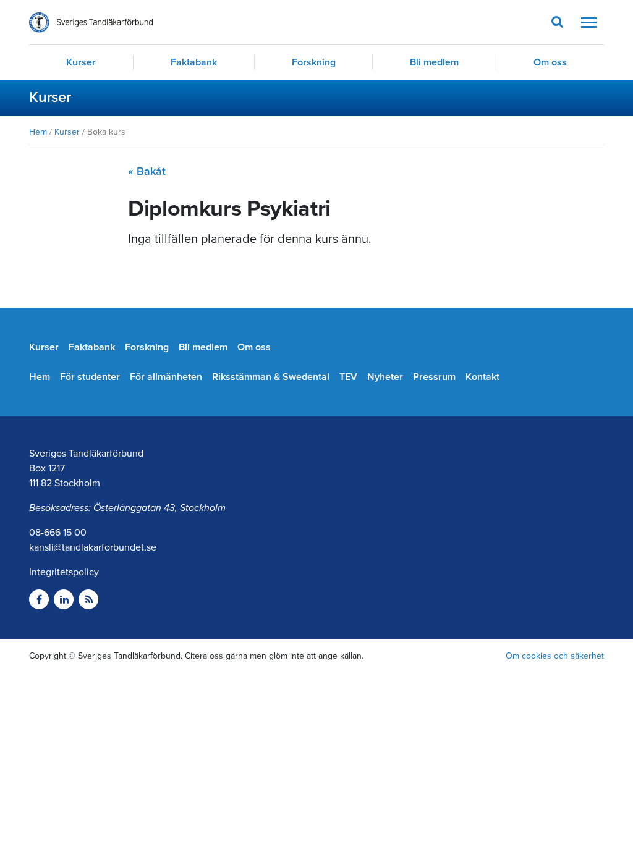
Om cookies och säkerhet (555, 656)
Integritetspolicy (64, 572)
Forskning (314, 62)
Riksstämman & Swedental (270, 377)
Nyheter (385, 377)
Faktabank (194, 62)
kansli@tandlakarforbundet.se (92, 547)
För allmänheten (166, 377)
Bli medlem (434, 62)
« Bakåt (147, 171)
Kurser (81, 62)
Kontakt (482, 377)
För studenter (90, 377)
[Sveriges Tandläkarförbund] (91, 22)
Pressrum (434, 377)
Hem (38, 132)
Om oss (550, 62)
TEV (348, 377)
